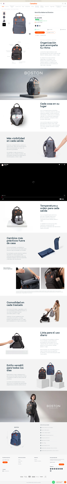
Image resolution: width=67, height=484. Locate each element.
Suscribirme (61, 464)
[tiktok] (60, 469)
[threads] (58, 469)
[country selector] (4, 3)
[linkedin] (54, 469)
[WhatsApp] (53, 482)
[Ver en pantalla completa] (30, 34)
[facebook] (50, 469)
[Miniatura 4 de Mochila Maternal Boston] (4, 24)
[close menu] (1, 3)
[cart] (65, 3)
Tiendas (19, 462)
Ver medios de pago (39, 22)
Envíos (19, 459)
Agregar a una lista (51, 32)
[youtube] (50, 471)
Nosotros (35, 459)
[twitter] (62, 469)
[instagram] (52, 469)
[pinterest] (56, 469)
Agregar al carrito (39, 32)
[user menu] (63, 3)
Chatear (5, 462)
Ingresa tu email (52, 462)
